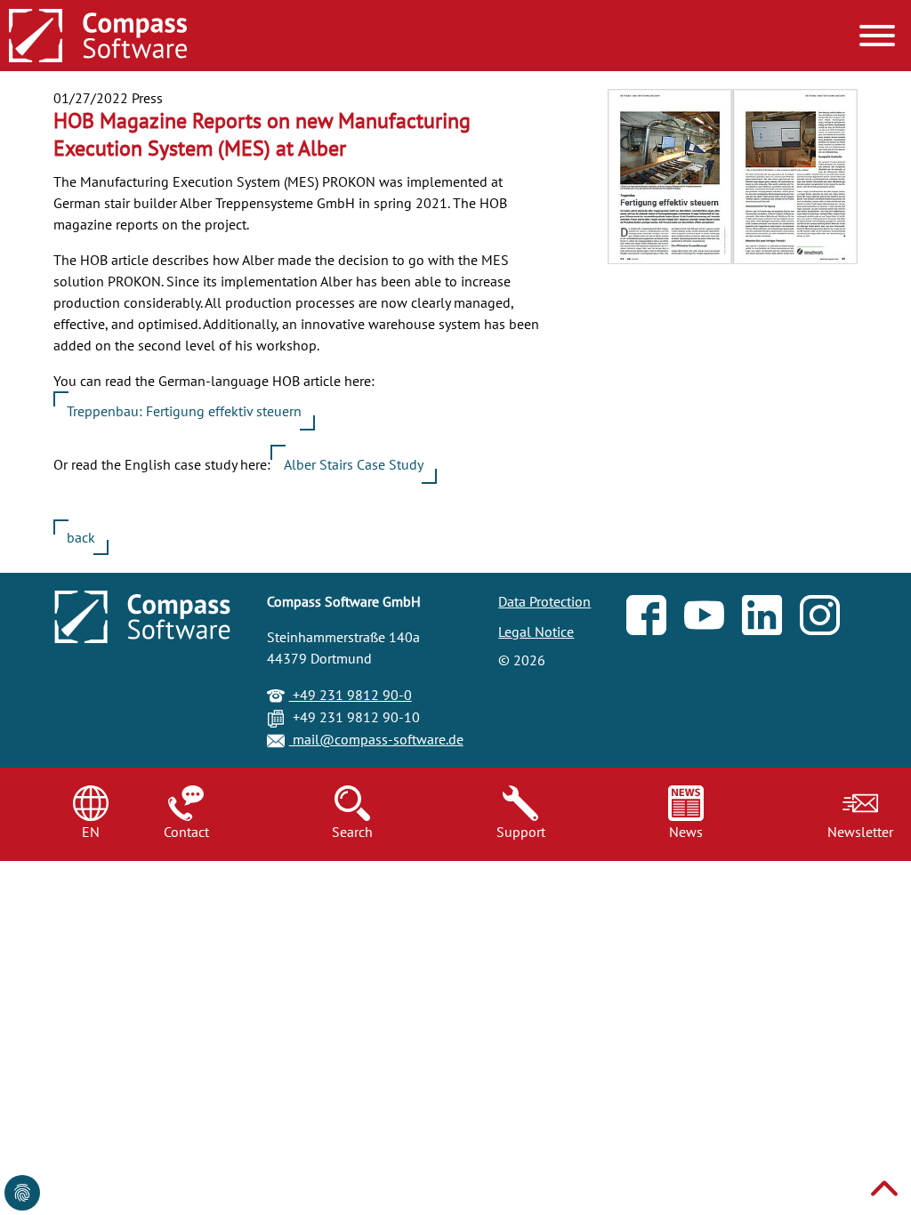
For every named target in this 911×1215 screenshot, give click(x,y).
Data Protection (544, 601)
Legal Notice (536, 631)
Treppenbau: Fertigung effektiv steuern (184, 411)
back (81, 537)
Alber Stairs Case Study (353, 464)
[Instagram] (829, 619)
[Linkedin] (771, 619)
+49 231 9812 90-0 (350, 695)
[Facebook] (655, 619)
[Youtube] (713, 619)
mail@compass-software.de (376, 739)
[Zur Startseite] (98, 37)
